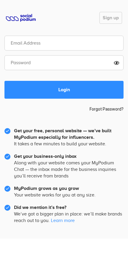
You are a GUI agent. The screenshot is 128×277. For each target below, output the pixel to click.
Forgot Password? (107, 109)
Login (64, 89)
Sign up (111, 18)
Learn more (63, 220)
